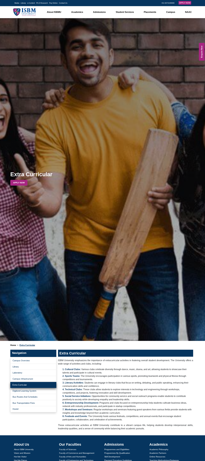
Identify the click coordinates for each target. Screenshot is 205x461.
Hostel (15, 409)
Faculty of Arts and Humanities (72, 457)
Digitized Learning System (24, 391)
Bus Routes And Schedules (25, 397)
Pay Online (53, 3)
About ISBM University (24, 449)
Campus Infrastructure (23, 379)
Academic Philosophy (158, 449)
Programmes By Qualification (117, 453)
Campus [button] (170, 12)
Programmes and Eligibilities (116, 449)
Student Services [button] (125, 12)
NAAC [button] (188, 12)
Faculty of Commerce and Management (76, 453)
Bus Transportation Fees (24, 403)
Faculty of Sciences (67, 449)
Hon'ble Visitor (20, 457)
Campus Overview (21, 360)
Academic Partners (157, 453)
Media (17, 3)
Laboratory (17, 372)
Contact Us (63, 3)
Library (23, 3)
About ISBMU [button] (54, 12)
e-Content (31, 3)
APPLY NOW (184, 3)
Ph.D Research (42, 3)
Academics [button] (77, 12)
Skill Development (112, 457)
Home (13, 345)
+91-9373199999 (167, 3)
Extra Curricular (19, 385)
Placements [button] (150, 12)
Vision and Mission (22, 453)
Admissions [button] (99, 12)
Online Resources (157, 457)
